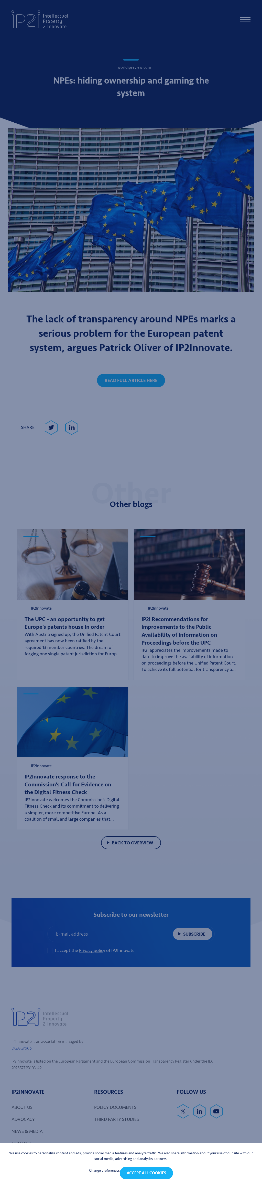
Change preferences (104, 1170)
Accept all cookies (146, 1173)
